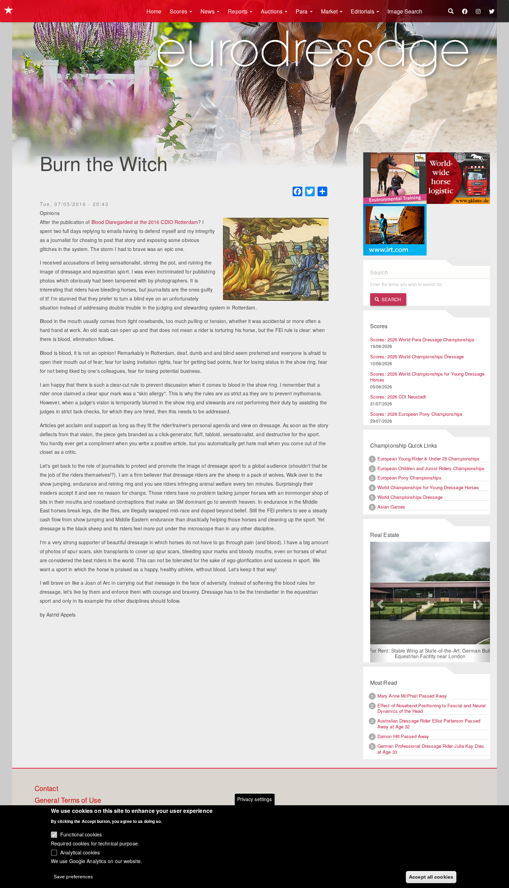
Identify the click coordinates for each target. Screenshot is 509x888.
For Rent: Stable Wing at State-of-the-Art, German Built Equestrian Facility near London (430, 653)
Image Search (404, 11)
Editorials (363, 11)
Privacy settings (254, 799)
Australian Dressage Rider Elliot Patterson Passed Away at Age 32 (428, 723)
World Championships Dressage (410, 497)
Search (390, 299)
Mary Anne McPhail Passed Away (412, 695)
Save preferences (73, 876)
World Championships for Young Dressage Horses (428, 487)
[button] (379, 602)
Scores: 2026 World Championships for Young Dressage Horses (427, 376)
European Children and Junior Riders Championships (430, 468)
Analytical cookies (80, 852)
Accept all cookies (431, 876)
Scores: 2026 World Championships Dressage (417, 356)
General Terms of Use (68, 800)
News (208, 11)
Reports (238, 11)
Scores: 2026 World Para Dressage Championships (422, 339)
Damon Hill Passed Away (403, 736)
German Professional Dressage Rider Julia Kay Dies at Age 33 (430, 749)
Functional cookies (81, 834)
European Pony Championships (409, 477)
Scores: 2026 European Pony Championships (416, 414)
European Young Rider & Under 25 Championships (428, 458)
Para (302, 11)
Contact (46, 788)
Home (153, 11)
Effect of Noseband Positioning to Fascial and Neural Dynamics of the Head (431, 708)
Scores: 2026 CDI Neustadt (398, 396)
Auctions (272, 11)
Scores (179, 11)
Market (330, 11)
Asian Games (391, 506)
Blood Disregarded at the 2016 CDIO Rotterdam (144, 221)
